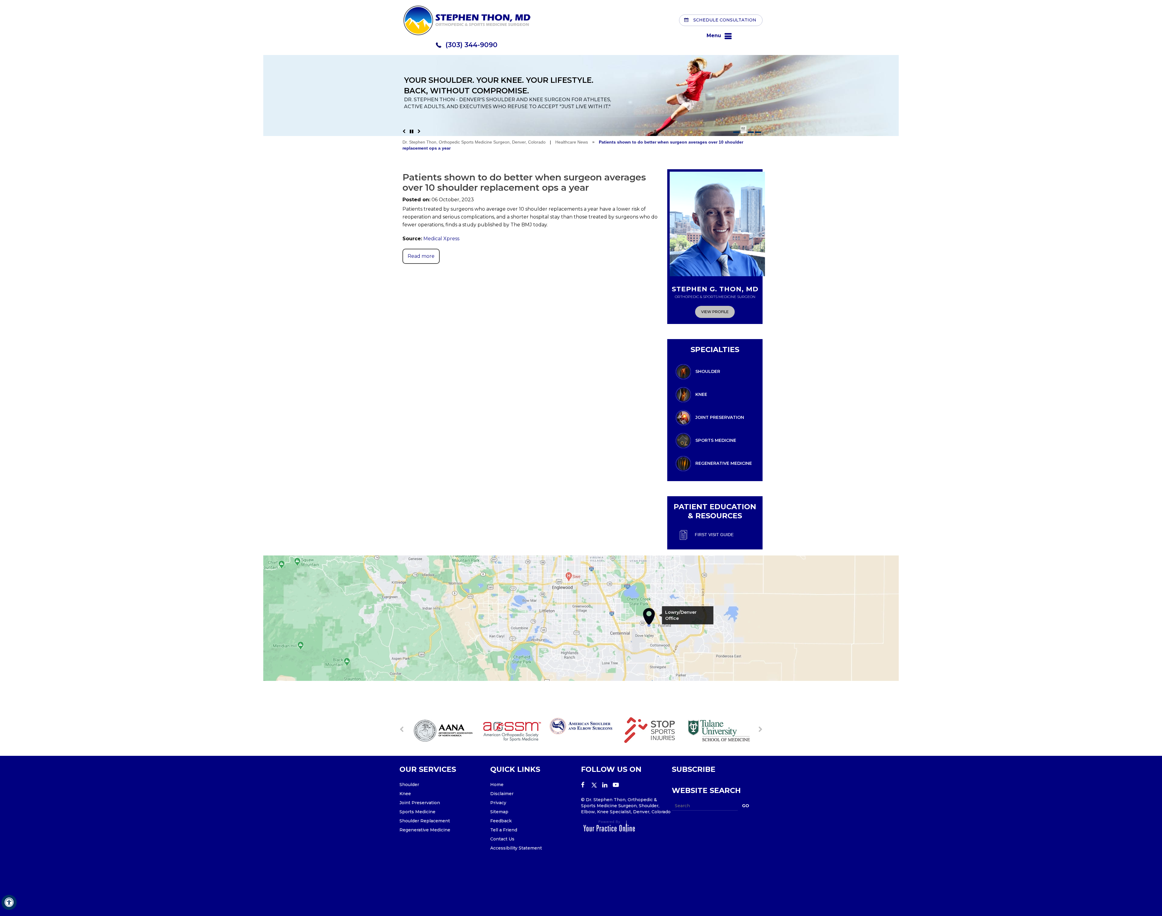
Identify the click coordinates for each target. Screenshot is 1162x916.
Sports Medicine (715, 440)
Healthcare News (571, 142)
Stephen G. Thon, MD (715, 292)
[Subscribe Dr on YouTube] (618, 785)
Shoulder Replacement (424, 821)
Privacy (498, 802)
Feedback (501, 821)
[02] (743, 132)
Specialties (715, 349)
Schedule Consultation (724, 19)
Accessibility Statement (516, 848)
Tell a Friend (503, 830)
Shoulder (707, 371)
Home (497, 784)
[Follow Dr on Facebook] (586, 785)
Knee (701, 394)
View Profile (715, 311)
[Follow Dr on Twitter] (597, 785)
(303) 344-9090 (471, 45)
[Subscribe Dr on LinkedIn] (607, 785)
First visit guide (714, 534)
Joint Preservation (719, 417)
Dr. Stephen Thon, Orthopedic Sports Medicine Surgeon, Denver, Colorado (474, 142)
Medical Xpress (441, 238)
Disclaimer (502, 793)
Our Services (427, 769)
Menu (714, 35)
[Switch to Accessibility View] (9, 902)
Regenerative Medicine (723, 463)
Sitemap (499, 811)
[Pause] (412, 131)
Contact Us (502, 839)
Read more (421, 256)
